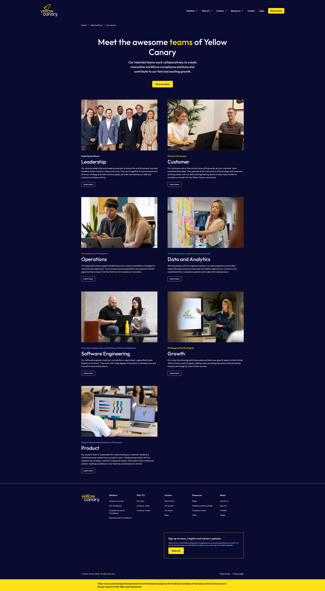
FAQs (194, 515)
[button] (192, 10)
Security (223, 506)
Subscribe (176, 550)
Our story (140, 501)
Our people (169, 506)
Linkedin (223, 510)
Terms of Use (225, 574)
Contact (251, 11)
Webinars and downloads (202, 506)
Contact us (224, 501)
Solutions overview (116, 501)
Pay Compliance (115, 506)
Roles (167, 515)
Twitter (223, 515)
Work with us (170, 501)
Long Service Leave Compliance (117, 511)
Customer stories (143, 510)
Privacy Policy (238, 574)
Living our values (143, 506)
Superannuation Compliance (120, 518)
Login (261, 11)
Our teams (169, 510)
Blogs (194, 501)
